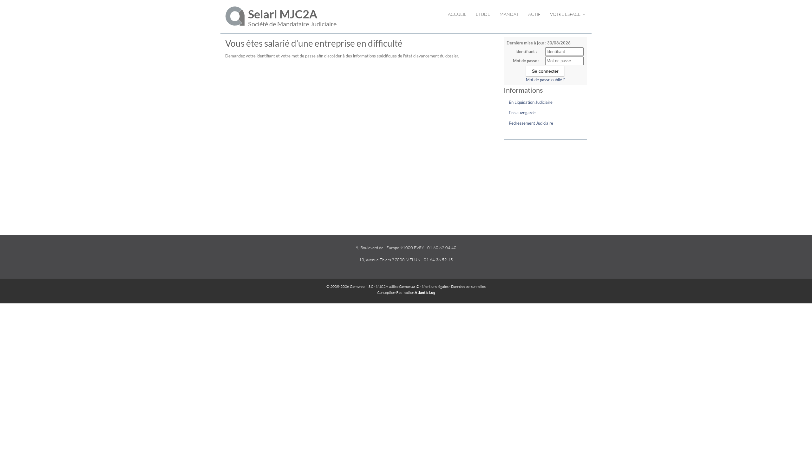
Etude (483, 14)
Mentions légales (435, 286)
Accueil (457, 14)
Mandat (509, 14)
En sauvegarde (522, 112)
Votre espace (565, 14)
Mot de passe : (526, 60)
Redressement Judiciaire (531, 123)
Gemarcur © (409, 286)
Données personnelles (468, 286)
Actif (534, 14)
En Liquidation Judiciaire (531, 102)
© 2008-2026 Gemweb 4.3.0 (349, 286)
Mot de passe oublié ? (545, 79)
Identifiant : (526, 51)
